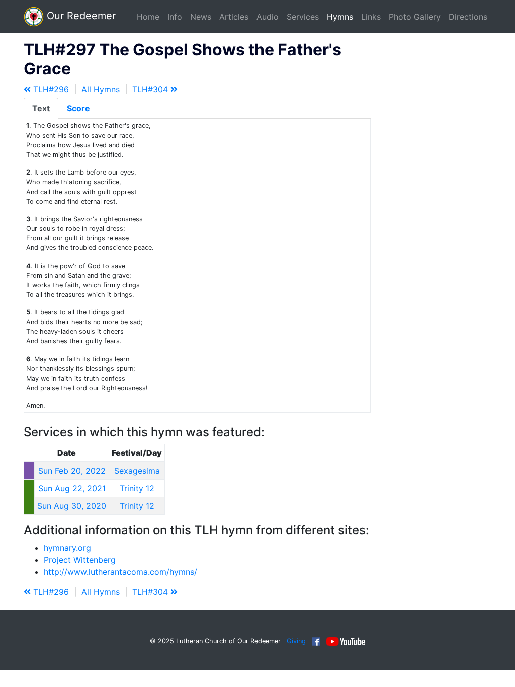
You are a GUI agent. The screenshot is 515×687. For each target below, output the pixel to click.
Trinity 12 (137, 488)
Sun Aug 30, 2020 (71, 506)
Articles (233, 17)
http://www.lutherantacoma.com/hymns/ (120, 572)
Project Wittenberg (80, 560)
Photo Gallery (415, 17)
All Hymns (100, 89)
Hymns (340, 17)
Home (148, 17)
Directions (468, 17)
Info (174, 17)
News (200, 17)
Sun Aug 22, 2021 (72, 488)
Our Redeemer (80, 16)
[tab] (41, 108)
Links (371, 17)
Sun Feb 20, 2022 (72, 471)
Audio (267, 17)
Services (303, 17)
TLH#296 (50, 89)
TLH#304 (151, 89)
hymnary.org (67, 548)
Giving (296, 641)
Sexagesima (137, 471)
